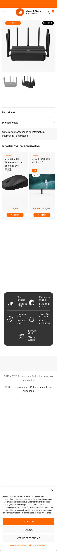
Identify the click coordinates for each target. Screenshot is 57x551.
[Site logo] (28, 12)
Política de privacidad (16, 387)
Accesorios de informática (30, 132)
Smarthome (22, 136)
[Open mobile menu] (5, 12)
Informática (8, 136)
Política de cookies (40, 387)
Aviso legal (28, 391)
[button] (52, 490)
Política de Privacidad (36, 545)
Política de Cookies (18, 545)
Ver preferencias (28, 538)
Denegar (28, 530)
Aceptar (28, 521)
